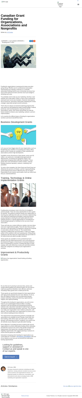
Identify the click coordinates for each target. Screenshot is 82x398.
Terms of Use (25, 395)
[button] (30, 41)
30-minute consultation (24, 336)
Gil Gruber (10, 32)
